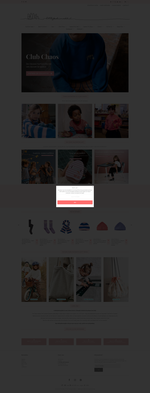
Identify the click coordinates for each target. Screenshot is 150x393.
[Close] (92, 187)
